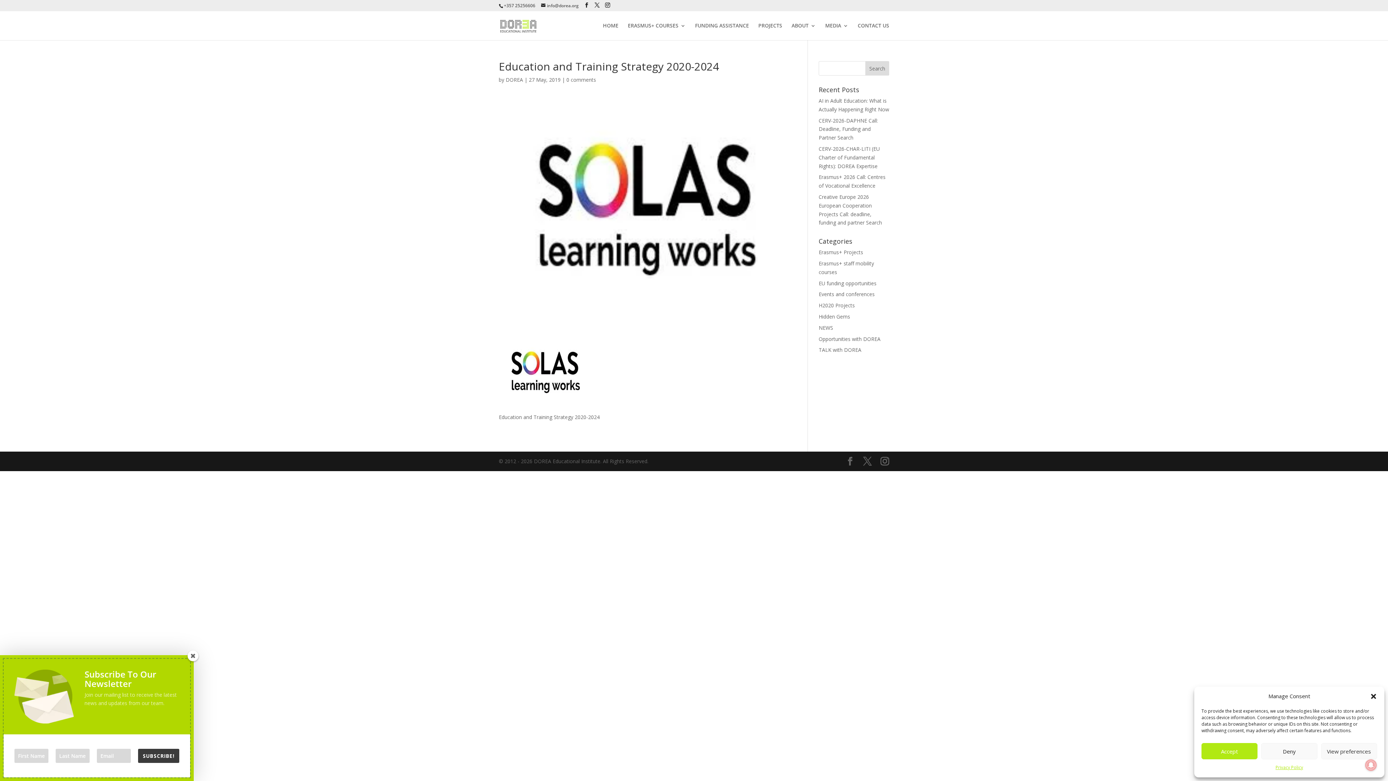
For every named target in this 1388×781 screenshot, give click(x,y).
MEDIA (833, 26)
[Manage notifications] (1371, 765)
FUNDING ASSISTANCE (722, 26)
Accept (1229, 751)
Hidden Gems (834, 316)
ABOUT (800, 26)
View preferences (1349, 751)
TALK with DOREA (840, 349)
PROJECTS (770, 26)
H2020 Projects (837, 305)
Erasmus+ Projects (841, 252)
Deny (1289, 751)
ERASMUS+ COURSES (653, 26)
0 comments (581, 79)
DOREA (514, 79)
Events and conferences (847, 294)
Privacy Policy (1289, 767)
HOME (610, 26)
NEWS (826, 327)
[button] (1373, 696)
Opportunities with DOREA (850, 339)
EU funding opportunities (848, 283)
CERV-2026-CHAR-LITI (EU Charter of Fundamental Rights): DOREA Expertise (849, 157)
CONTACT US (873, 26)
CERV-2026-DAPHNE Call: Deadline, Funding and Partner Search (848, 129)
